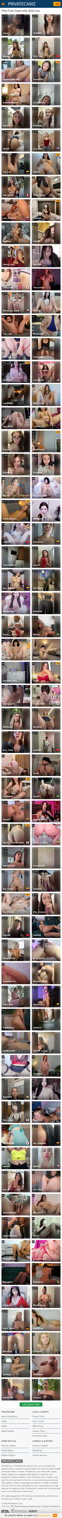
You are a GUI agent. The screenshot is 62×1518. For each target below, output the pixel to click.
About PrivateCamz (9, 1416)
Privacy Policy (38, 1416)
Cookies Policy (38, 1431)
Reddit (4, 1426)
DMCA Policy (38, 1426)
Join (57, 3)
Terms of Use (38, 1421)
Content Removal (39, 1455)
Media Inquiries (7, 1431)
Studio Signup (7, 1450)
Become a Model (8, 1445)
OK (55, 1515)
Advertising (37, 1450)
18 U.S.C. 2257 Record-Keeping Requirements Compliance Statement (30, 1506)
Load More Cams (31, 1404)
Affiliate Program (8, 1455)
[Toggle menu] (3, 4)
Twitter (4, 1421)
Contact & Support (40, 1445)
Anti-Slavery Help (39, 1435)
